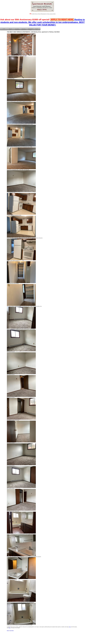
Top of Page (11, 630)
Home (8, 630)
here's (10, 627)
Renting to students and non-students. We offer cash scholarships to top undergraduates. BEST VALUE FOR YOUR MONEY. (42, 22)
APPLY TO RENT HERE (62, 19)
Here (70, 626)
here (25, 55)
